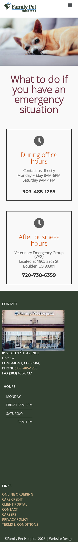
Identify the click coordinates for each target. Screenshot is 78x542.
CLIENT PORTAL (14, 504)
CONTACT (10, 509)
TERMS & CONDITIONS (20, 524)
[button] (70, 5)
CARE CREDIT (12, 499)
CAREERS (9, 514)
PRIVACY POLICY (15, 519)
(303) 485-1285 (26, 368)
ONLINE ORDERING (17, 494)
